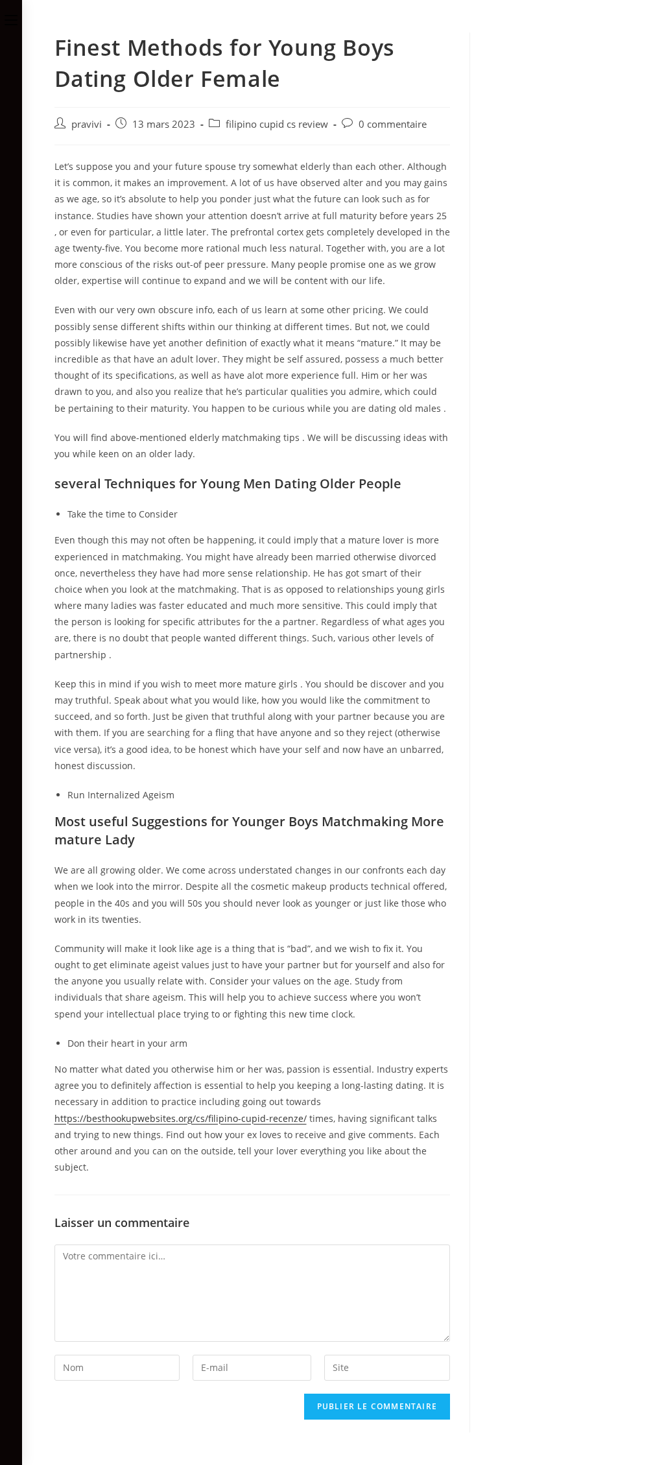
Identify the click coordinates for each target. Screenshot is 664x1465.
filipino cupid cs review (277, 124)
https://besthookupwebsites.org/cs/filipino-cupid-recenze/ (180, 1118)
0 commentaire (393, 124)
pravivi (86, 124)
